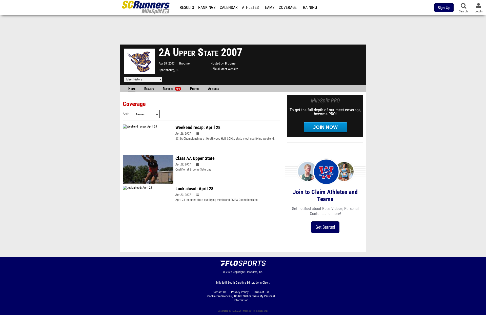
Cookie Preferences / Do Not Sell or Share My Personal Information (241, 298)
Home (131, 89)
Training (309, 7)
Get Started (325, 227)
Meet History (134, 79)
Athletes (250, 7)
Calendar (229, 7)
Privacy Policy (240, 292)
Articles (213, 89)
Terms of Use (261, 292)
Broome (184, 63)
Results (187, 7)
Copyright (239, 272)
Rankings (206, 7)
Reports (171, 89)
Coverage (288, 7)
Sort (125, 114)
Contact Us (219, 292)
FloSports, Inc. (254, 272)
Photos (194, 89)
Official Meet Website (224, 69)
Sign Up (444, 8)
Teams (268, 7)
